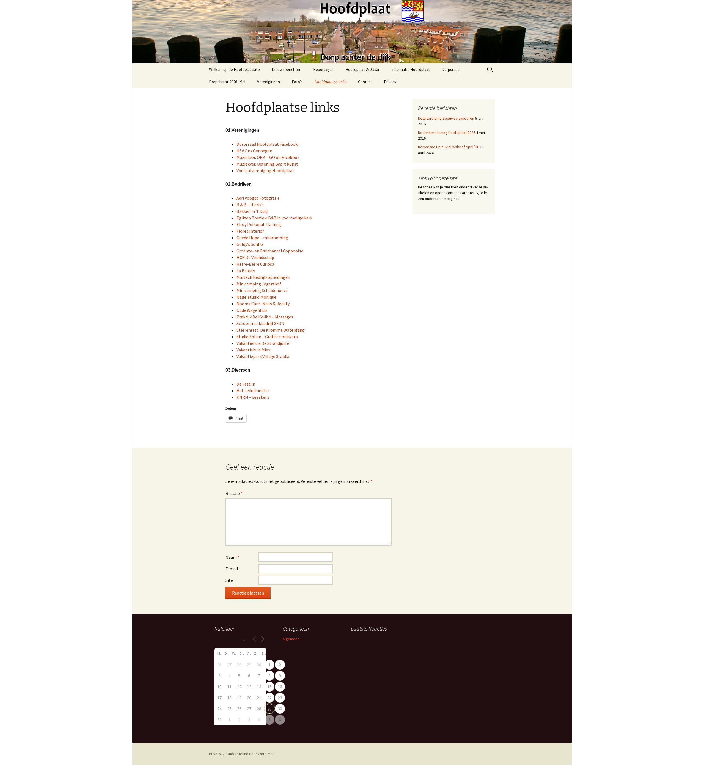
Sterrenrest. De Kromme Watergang (271, 330)
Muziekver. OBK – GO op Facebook (268, 157)
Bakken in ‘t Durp (253, 211)
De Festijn (246, 384)
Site (229, 580)
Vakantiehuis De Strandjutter (264, 343)
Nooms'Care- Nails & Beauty (263, 303)
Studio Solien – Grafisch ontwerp (267, 336)
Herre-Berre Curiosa (255, 264)
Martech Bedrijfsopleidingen (263, 277)
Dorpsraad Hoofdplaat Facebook (267, 144)
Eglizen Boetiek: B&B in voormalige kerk (274, 218)
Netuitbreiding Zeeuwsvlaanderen (446, 118)
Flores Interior (250, 231)
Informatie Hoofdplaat (410, 69)
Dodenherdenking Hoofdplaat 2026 (446, 132)
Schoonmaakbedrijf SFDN (260, 323)
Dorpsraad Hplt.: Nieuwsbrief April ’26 (448, 146)
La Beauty (246, 270)
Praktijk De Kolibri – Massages (265, 317)
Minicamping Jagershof (259, 284)
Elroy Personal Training (259, 224)
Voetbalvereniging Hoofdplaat (265, 170)
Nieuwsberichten (286, 69)
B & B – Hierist (250, 204)
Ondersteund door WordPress (251, 753)
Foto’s (297, 81)
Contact (365, 81)
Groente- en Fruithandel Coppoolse (270, 251)
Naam (233, 557)
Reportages (323, 69)
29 (269, 709)
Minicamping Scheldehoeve (262, 290)
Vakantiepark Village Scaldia (263, 356)
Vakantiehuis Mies (253, 350)
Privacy (390, 81)
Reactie (234, 493)
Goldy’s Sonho (250, 244)
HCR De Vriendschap (255, 257)
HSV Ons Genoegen (254, 150)
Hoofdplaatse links (330, 81)
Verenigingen (268, 81)
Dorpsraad (451, 69)
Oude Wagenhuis (252, 310)
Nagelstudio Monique (256, 297)
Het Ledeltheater (253, 390)
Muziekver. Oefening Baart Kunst (267, 164)
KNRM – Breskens (253, 397)
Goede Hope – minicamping (262, 237)
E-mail (233, 568)
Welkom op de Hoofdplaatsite (234, 69)
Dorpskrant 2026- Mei (227, 81)
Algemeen (291, 638)
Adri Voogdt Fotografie (258, 198)
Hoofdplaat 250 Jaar (362, 69)
